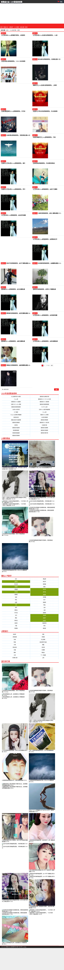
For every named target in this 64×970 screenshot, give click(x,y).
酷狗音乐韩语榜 (44, 419)
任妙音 (44, 647)
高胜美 (44, 602)
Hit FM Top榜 (44, 407)
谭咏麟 (16, 589)
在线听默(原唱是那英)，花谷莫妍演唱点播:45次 (44, 163)
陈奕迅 (16, 620)
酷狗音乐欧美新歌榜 (44, 404)
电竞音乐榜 (16, 417)
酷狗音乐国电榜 (16, 422)
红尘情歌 (44, 639)
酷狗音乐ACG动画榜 (16, 401)
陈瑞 (16, 642)
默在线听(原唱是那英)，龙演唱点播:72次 (49, 59)
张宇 (16, 607)
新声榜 (16, 425)
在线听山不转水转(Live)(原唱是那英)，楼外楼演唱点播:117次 (13, 163)
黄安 (16, 617)
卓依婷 (44, 615)
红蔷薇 (44, 649)
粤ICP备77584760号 (18, 946)
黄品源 (44, 579)
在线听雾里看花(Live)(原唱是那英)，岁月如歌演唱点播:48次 (13, 111)
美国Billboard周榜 (44, 414)
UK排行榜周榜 (44, 417)
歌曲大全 (6, 27)
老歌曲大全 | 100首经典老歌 (11, 2)
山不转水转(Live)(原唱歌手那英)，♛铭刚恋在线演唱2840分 (13, 35)
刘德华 (16, 623)
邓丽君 (16, 586)
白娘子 (44, 617)
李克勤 (44, 597)
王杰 (16, 615)
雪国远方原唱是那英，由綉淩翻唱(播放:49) (18, 365)
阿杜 (16, 599)
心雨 (44, 657)
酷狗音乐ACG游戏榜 (44, 401)
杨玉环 (44, 581)
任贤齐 (44, 620)
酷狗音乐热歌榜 (44, 430)
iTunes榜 (16, 399)
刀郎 (44, 607)
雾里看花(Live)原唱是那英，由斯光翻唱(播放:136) (13, 341)
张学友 (44, 592)
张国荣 (44, 594)
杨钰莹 (44, 628)
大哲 (16, 655)
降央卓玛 (16, 647)
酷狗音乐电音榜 (16, 427)
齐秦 (16, 625)
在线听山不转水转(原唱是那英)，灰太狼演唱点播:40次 (45, 111)
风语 (16, 639)
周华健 (16, 592)
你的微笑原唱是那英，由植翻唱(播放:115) (49, 263)
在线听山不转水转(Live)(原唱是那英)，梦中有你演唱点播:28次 (13, 189)
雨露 (44, 644)
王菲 (16, 605)
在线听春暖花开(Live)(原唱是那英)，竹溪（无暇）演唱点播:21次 (44, 137)
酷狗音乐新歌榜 (16, 435)
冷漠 (16, 644)
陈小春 (16, 584)
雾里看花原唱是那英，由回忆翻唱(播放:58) (18, 313)
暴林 (16, 652)
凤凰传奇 (44, 623)
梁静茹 (16, 594)
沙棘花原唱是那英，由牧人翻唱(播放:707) (49, 213)
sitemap (24, 946)
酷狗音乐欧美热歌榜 (16, 407)
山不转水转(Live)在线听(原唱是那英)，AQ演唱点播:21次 (45, 35)
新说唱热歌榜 (16, 430)
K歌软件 (11, 27)
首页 (1, 27)
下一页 (48, 365)
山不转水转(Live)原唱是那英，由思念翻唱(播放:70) (45, 341)
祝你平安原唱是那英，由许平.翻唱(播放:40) (18, 263)
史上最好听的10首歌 (16, 396)
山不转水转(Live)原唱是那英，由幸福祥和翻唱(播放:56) (45, 315)
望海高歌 (16, 636)
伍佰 (16, 597)
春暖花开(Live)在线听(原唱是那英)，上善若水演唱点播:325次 (45, 85)
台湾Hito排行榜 (16, 409)
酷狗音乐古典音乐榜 (44, 396)
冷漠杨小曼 (16, 657)
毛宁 (44, 599)
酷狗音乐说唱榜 (44, 427)
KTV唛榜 (16, 412)
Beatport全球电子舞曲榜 (16, 414)
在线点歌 (22, 27)
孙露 (16, 649)
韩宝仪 (44, 652)
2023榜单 (16, 27)
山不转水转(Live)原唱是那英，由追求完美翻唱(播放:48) (13, 215)
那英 (44, 586)
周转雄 (44, 584)
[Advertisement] (32, 12)
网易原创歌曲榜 (16, 432)
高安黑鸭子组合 (44, 642)
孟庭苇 (16, 581)
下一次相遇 (44, 655)
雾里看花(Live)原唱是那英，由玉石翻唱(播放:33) (13, 289)
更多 (26, 27)
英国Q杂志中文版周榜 (16, 419)
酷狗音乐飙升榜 (44, 432)
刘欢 (44, 625)
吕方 (16, 579)
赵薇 (16, 602)
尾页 (52, 365)
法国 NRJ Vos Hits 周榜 (16, 404)
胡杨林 (44, 612)
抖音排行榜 (44, 425)
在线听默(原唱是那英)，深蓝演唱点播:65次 (18, 135)
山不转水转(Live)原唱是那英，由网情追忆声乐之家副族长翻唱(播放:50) (45, 239)
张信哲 (44, 589)
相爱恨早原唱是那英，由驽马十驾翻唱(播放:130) (44, 289)
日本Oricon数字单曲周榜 (44, 409)
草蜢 (44, 605)
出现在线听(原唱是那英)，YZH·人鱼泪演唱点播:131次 (13, 61)
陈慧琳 (16, 628)
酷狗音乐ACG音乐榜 (44, 422)
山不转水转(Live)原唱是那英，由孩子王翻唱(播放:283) (45, 189)
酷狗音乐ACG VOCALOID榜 (44, 399)
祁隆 (44, 634)
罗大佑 (16, 612)
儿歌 (44, 610)
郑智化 (16, 610)
